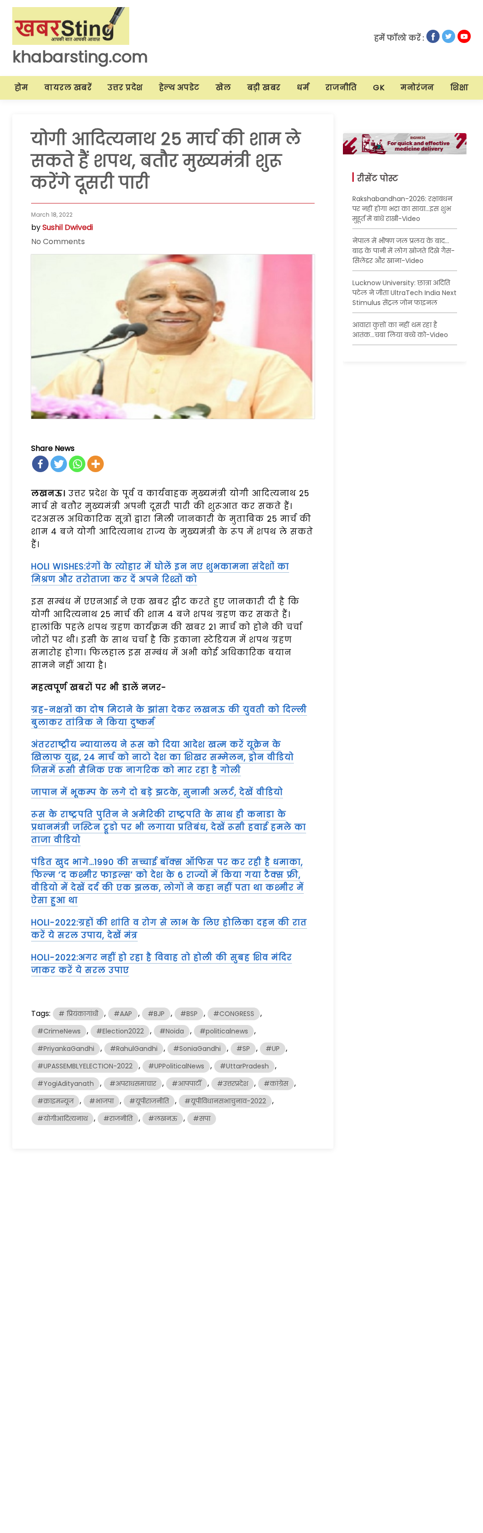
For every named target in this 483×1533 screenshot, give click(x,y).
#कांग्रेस (276, 1083)
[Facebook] (40, 464)
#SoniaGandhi (197, 1048)
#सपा (201, 1118)
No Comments (58, 241)
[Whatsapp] (77, 464)
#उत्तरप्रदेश (232, 1083)
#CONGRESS (233, 1013)
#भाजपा (101, 1101)
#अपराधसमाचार (132, 1083)
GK (378, 87)
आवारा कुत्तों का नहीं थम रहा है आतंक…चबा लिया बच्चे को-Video (400, 329)
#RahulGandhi (134, 1048)
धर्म (303, 87)
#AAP (123, 1013)
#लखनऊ (162, 1118)
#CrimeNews (59, 1031)
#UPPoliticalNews (176, 1066)
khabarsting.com (80, 56)
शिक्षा (459, 87)
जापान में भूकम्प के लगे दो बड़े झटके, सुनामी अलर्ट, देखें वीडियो (157, 792)
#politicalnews (224, 1031)
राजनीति (341, 87)
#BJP (156, 1013)
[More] (95, 464)
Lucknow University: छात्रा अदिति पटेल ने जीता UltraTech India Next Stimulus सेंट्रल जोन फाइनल (404, 292)
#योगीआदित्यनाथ (62, 1118)
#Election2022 (120, 1031)
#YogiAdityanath (65, 1083)
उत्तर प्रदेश (125, 87)
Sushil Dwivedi (67, 227)
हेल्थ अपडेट (179, 87)
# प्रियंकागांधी (78, 1013)
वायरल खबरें (68, 87)
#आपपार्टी (186, 1083)
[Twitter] (58, 464)
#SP (243, 1048)
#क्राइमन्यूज (55, 1101)
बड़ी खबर (264, 87)
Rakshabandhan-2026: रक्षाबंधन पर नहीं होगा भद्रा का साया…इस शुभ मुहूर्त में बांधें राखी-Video (402, 208)
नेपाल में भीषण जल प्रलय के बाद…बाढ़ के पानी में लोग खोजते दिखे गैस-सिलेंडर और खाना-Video (403, 250)
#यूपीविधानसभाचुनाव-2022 (225, 1101)
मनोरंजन (417, 87)
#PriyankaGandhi (65, 1048)
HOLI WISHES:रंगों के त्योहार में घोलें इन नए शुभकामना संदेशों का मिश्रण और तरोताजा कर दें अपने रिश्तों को (160, 573)
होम (21, 87)
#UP (273, 1048)
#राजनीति (118, 1118)
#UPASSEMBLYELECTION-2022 (85, 1066)
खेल (223, 87)
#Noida (171, 1031)
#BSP (189, 1013)
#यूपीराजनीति (149, 1101)
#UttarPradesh (244, 1066)
